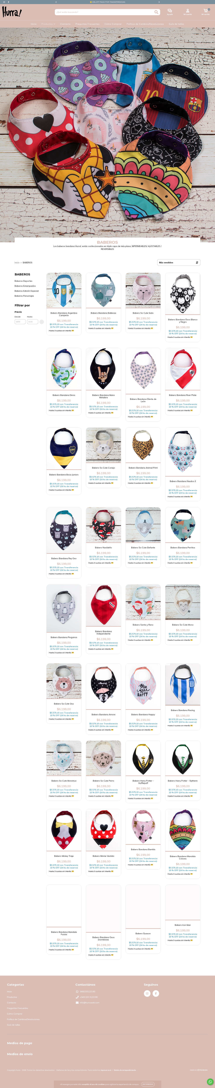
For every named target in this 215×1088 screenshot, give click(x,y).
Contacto (65, 24)
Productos (48, 24)
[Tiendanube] (199, 1070)
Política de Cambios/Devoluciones (145, 24)
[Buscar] (156, 12)
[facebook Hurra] (8, 2)
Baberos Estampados (25, 286)
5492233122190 (87, 991)
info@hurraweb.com (89, 1002)
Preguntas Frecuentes (88, 24)
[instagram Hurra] (4, 2)
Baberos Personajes (24, 296)
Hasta (29, 317)
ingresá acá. (106, 1070)
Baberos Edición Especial (27, 291)
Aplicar (41, 322)
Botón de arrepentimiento (125, 1070)
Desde (17, 317)
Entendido (148, 1084)
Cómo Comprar (113, 24)
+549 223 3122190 (89, 997)
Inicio (34, 24)
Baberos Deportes (23, 281)
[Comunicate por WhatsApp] (210, 1081)
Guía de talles (176, 24)
